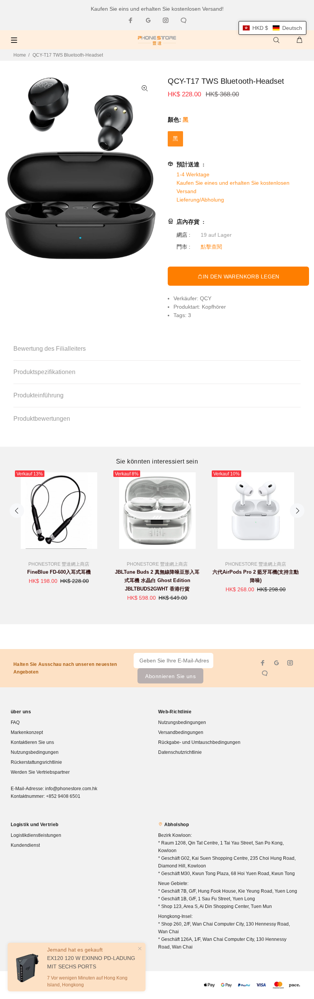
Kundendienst (25, 845)
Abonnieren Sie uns (170, 676)
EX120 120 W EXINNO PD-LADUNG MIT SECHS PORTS (91, 962)
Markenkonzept (27, 732)
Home (19, 55)
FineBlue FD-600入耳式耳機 (59, 572)
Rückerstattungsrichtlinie (36, 762)
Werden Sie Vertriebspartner (40, 772)
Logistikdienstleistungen (36, 835)
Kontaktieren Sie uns (32, 742)
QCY (205, 298)
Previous (17, 510)
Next (297, 510)
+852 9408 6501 (63, 796)
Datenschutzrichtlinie (180, 752)
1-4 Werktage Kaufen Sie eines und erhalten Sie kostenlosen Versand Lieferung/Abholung (233, 187)
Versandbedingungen (180, 732)
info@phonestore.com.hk (71, 788)
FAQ (15, 722)
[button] (272, 27)
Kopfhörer (214, 307)
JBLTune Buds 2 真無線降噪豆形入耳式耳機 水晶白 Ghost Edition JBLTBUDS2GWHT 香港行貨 (157, 580)
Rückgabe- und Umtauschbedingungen (199, 742)
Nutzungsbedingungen (35, 752)
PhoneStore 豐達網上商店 (58, 564)
